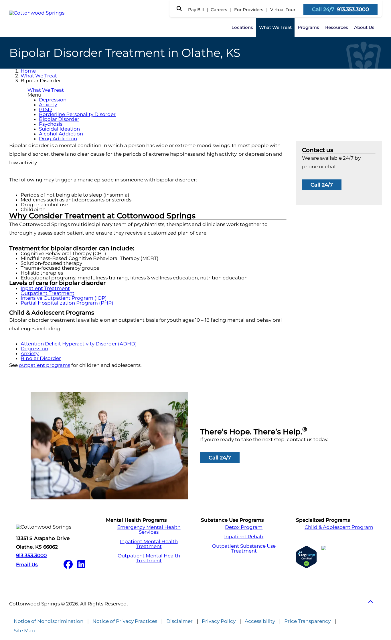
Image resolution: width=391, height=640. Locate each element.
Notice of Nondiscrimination (48, 621)
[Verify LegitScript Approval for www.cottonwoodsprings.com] (306, 557)
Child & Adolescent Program (339, 527)
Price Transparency (307, 621)
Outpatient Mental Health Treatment (149, 558)
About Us (364, 27)
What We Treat (275, 27)
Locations (242, 27)
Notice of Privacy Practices (124, 621)
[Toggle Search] (179, 8)
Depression (52, 100)
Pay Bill (196, 9)
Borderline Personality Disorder (77, 114)
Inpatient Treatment (45, 288)
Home (28, 71)
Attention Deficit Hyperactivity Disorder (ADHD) (79, 344)
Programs (308, 27)
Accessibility (260, 621)
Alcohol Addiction (61, 134)
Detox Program (243, 527)
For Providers (248, 9)
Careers (219, 9)
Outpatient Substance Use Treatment (244, 548)
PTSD (45, 109)
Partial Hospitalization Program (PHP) (67, 303)
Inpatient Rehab (243, 536)
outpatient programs (44, 365)
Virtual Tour (282, 9)
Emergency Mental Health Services (149, 530)
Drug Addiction (58, 138)
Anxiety (48, 104)
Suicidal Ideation (59, 129)
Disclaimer (179, 621)
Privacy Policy (219, 621)
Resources (336, 27)
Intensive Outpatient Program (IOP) (64, 298)
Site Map (24, 630)
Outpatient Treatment (47, 293)
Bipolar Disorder (59, 119)
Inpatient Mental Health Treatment (149, 544)
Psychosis (50, 124)
